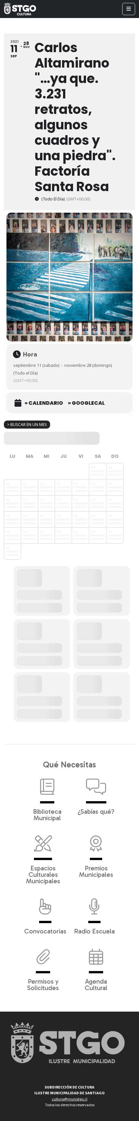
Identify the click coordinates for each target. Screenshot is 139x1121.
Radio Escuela (94, 930)
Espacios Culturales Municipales (43, 874)
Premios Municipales (96, 871)
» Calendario (44, 403)
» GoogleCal (86, 403)
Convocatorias (45, 930)
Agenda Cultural (96, 984)
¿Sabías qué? (96, 811)
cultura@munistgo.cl (69, 1099)
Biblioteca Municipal (47, 814)
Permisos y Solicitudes (43, 984)
